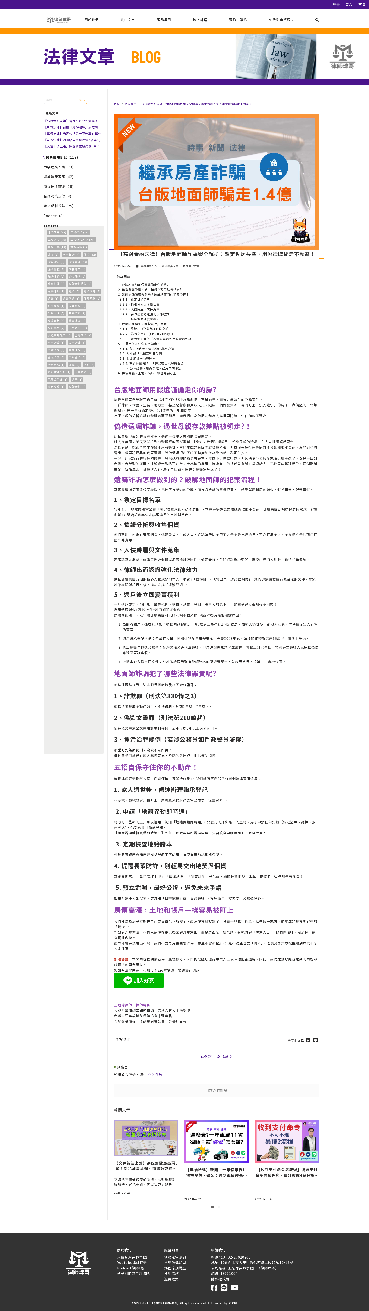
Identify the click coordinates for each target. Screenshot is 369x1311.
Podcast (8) (54, 215)
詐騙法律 (123, 1039)
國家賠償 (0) (56, 357)
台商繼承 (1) (56, 306)
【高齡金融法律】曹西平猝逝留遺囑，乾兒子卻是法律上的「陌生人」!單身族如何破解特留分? (73, 121)
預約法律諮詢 (175, 1257)
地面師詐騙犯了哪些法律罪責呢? (145, 324)
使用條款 (171, 1273)
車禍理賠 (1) (77, 350)
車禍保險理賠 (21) (82, 240)
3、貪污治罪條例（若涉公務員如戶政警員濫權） (160, 338)
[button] (281, 19)
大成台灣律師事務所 (133, 1257)
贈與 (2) (74, 365)
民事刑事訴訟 (149, 266)
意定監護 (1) (56, 387)
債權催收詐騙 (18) (59, 186)
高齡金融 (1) (77, 387)
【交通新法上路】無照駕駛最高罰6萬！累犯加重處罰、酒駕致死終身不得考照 (73, 146)
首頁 (117, 104)
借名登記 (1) (56, 365)
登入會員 (155, 1074)
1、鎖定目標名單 (138, 299)
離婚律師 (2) (56, 276)
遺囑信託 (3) (71, 298)
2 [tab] (220, 1208)
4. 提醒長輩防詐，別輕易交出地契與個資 (155, 363)
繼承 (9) (74, 291)
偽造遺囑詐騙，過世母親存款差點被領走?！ (153, 289)
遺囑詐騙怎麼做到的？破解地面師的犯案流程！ (155, 294)
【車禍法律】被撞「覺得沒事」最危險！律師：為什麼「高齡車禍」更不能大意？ (72, 127)
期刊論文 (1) (77, 269)
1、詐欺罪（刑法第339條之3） (148, 328)
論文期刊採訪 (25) (59, 205)
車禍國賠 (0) (77, 357)
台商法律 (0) (77, 276)
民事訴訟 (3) (77, 342)
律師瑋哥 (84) (57, 232)
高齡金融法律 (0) (80, 284)
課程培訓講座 (175, 1267)
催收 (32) (90, 254)
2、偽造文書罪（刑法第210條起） (150, 334)
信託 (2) (89, 365)
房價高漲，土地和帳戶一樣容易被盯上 (149, 373)
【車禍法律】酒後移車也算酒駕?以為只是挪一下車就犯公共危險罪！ (73, 140)
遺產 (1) (77, 379)
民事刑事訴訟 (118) (62, 157)
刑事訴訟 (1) (56, 342)
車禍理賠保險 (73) (59, 166)
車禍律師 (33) (79, 232)
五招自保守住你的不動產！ (141, 343)
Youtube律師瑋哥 (132, 1262)
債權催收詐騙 (191, 266)
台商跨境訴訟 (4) (58, 195)
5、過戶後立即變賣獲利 (143, 319)
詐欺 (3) (53, 254)
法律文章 (131, 104)
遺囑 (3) (53, 298)
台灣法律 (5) (83, 335)
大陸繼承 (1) (77, 306)
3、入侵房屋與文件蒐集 (143, 309)
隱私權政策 (220, 1278)
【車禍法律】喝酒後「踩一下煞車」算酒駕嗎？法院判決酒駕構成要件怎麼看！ (72, 133)
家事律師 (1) (56, 291)
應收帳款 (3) (56, 269)
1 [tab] (213, 1208)
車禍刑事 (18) (57, 247)
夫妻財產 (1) (83, 372)
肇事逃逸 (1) (77, 321)
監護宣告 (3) (56, 321)
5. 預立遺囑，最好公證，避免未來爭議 (153, 368)
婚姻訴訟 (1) (78, 247)
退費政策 (171, 1278)
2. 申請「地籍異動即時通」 (145, 353)
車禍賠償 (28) (57, 240)
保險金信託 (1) (57, 379)
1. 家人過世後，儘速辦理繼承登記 (150, 348)
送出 (82, 99)
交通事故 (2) (56, 328)
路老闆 (233, 1303)
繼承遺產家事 (170, 266)
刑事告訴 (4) (71, 254)
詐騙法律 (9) (56, 284)
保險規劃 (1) (92, 298)
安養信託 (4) (77, 313)
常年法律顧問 (175, 1262)
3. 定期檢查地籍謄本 (141, 358)
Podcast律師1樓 (131, 1267)
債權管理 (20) (78, 262)
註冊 (336, 4)
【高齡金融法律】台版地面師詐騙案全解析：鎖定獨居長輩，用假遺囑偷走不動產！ (196, 104)
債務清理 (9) (56, 262)
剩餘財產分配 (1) (59, 372)
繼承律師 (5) (92, 291)
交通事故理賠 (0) (59, 335)
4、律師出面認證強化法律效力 (147, 314)
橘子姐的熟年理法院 (133, 1273)
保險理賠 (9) (56, 313)
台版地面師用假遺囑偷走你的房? (145, 284)
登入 (349, 4)
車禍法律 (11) (78, 328)
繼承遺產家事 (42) (59, 176)
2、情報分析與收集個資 (143, 304)
